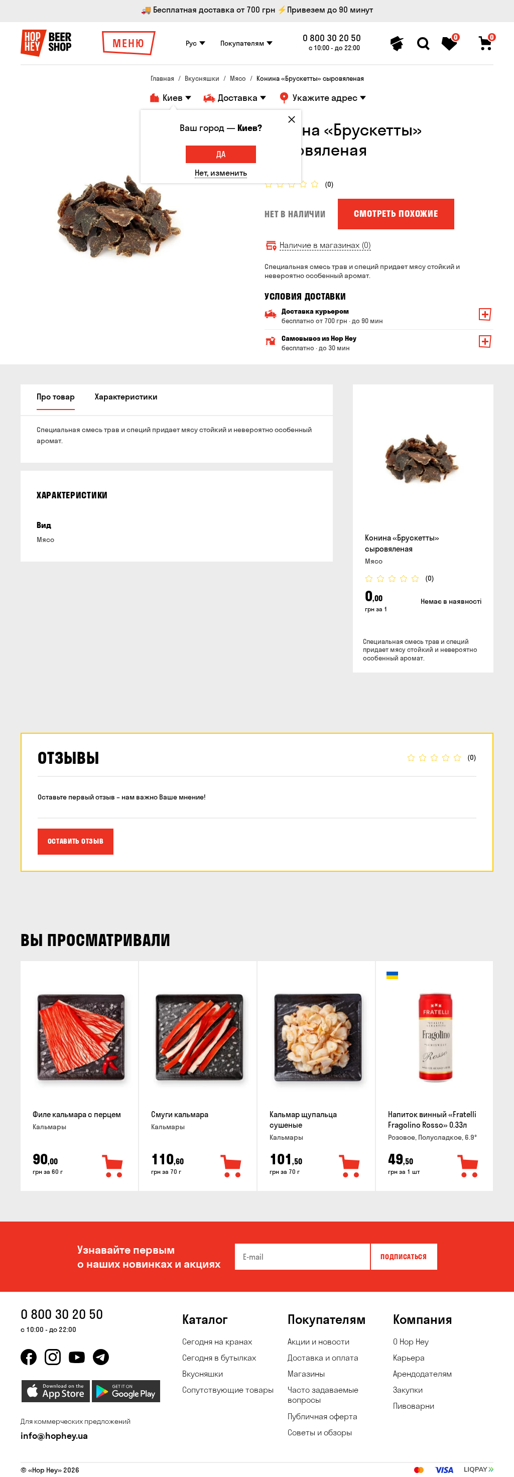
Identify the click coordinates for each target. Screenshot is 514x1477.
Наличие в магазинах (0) (325, 245)
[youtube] (77, 1357)
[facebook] (29, 1357)
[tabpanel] (121, 219)
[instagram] (53, 1357)
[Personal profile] (397, 44)
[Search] (423, 44)
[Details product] (423, 460)
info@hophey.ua (54, 1435)
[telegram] (101, 1357)
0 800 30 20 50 (332, 38)
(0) (329, 184)
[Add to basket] (113, 1167)
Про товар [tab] (56, 396)
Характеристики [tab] (126, 396)
